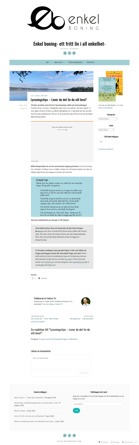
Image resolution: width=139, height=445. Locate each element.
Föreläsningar (75, 62)
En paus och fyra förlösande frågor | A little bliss (58, 339)
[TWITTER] (69, 436)
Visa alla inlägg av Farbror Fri (52, 304)
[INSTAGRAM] (65, 436)
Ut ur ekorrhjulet (107, 108)
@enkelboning (78, 262)
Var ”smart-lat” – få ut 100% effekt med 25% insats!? (44, 319)
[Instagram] (65, 53)
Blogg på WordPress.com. (69, 441)
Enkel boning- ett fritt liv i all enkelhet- (69, 43)
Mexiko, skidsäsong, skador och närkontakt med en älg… (34, 421)
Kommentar (84, 373)
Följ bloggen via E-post (99, 392)
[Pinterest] (74, 53)
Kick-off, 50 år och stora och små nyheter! (29, 416)
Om (47, 62)
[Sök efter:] (111, 142)
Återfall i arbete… (20, 411)
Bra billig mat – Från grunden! (81, 317)
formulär (68, 259)
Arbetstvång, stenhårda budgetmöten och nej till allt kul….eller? (36, 403)
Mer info (58, 62)
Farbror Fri (23, 109)
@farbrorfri (49, 262)
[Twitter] (69, 53)
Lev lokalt (35, 96)
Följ (76, 410)
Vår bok (44, 96)
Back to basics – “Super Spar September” (29, 398)
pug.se (40, 231)
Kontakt (91, 62)
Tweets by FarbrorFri (106, 149)
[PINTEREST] (74, 436)
